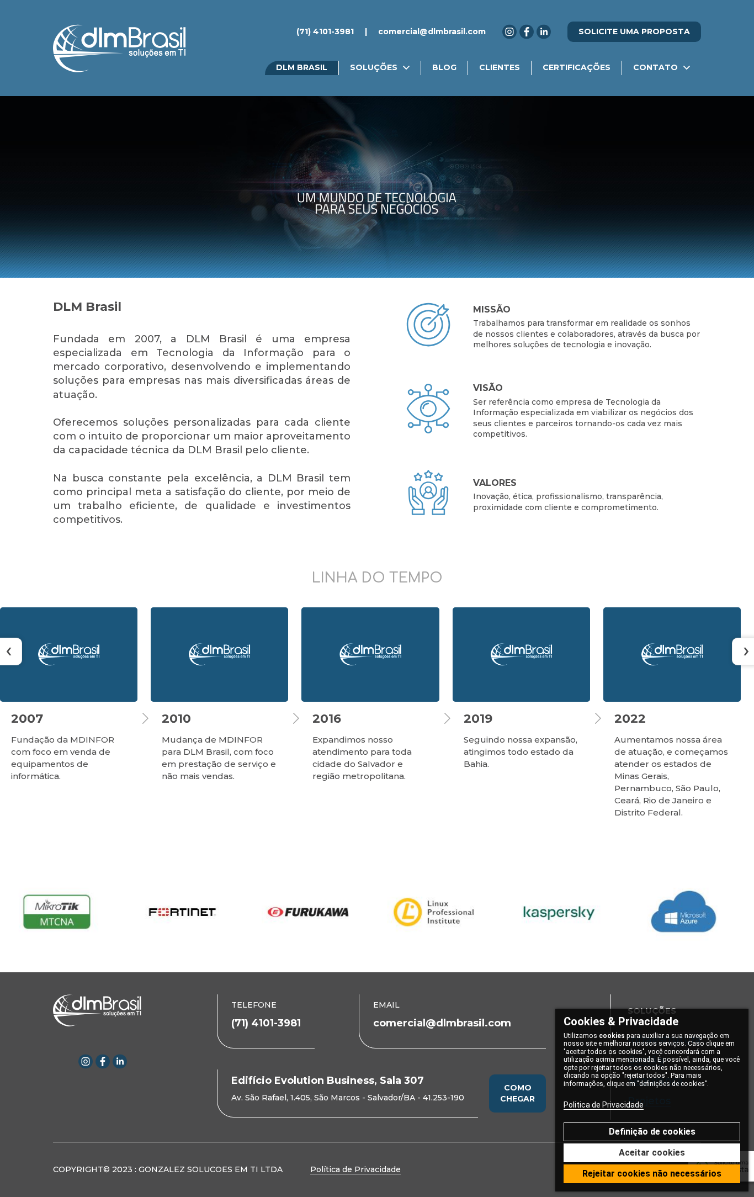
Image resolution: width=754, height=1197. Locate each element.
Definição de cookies (652, 1131)
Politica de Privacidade (604, 1104)
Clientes (499, 67)
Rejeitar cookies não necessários (651, 1173)
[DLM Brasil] (119, 48)
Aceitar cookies (652, 1152)
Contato (655, 67)
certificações (576, 67)
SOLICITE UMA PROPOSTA (634, 31)
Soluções (373, 67)
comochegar (517, 1093)
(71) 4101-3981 (325, 31)
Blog (444, 67)
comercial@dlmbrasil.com (432, 31)
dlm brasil (301, 67)
